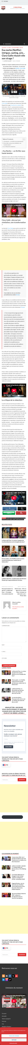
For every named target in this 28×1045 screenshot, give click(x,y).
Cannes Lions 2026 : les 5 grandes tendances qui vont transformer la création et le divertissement (19, 859)
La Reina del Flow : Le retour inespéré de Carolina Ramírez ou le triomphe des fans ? (13, 541)
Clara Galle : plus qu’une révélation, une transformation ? (12, 144)
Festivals (4, 1021)
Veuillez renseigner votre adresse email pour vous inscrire (13, 735)
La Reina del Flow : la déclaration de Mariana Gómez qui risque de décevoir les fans (14, 579)
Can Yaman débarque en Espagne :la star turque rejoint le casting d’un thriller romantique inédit (18, 877)
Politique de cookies (13, 1043)
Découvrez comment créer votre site (12, 817)
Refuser (14, 1040)
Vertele (18, 294)
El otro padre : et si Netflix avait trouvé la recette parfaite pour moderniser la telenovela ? (13, 560)
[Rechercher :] (14, 779)
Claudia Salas (16, 518)
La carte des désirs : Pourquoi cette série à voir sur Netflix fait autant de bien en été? (18, 700)
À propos (4, 1013)
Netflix (21, 47)
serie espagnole (20, 519)
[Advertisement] (14, 27)
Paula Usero (9, 519)
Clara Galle (22, 68)
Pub (3, 1024)
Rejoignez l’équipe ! (6, 1026)
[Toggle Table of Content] (23, 139)
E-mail (4, 651)
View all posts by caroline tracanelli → (18, 607)
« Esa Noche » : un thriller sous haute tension (13, 141)
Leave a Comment (16, 60)
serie (14, 519)
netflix (4, 519)
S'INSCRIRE (8, 746)
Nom (3, 644)
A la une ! (9, 47)
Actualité (4, 47)
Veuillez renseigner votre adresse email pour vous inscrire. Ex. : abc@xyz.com (13, 743)
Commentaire (6, 625)
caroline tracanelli (7, 60)
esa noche (22, 518)
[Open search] (24, 44)
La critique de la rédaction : (10, 146)
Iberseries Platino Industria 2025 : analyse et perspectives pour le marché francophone (19, 896)
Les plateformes (15, 47)
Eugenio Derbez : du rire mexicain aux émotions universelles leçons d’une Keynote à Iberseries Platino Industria (18, 886)
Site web (4, 658)
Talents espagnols (6, 1018)
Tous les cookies (14, 1036)
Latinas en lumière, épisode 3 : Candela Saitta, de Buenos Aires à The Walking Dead (19, 868)
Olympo (23, 307)
